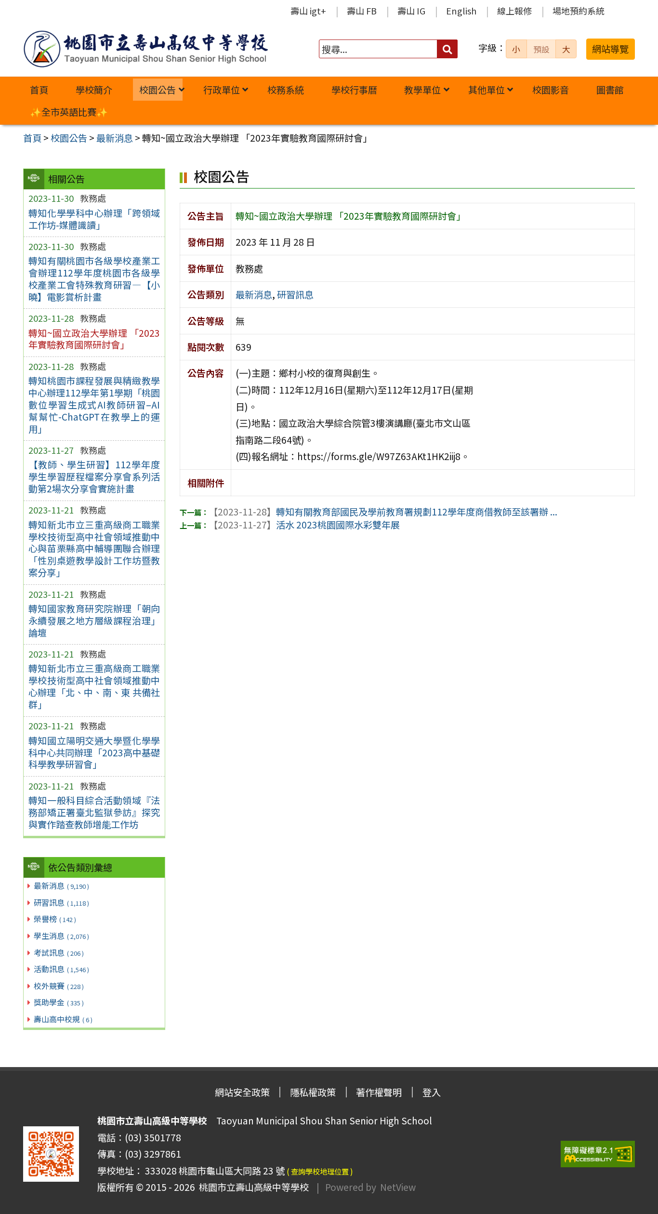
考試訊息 (59, 952)
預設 (541, 49)
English (461, 10)
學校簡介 (94, 89)
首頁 (39, 89)
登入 (431, 1092)
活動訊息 (61, 969)
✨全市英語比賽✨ (69, 112)
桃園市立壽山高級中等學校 (252, 1187)
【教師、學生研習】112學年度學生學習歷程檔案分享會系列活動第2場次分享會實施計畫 (94, 476)
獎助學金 (59, 1002)
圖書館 (610, 89)
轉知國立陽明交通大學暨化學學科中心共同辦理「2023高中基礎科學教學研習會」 (94, 752)
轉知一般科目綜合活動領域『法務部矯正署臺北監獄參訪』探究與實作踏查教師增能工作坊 (94, 812)
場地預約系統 (579, 10)
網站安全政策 (242, 1092)
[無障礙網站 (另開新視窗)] (598, 1154)
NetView (398, 1187)
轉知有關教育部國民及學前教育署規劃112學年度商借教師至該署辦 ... (383, 511)
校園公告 (157, 89)
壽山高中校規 (63, 1019)
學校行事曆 (354, 89)
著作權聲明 (379, 1092)
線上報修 (514, 10)
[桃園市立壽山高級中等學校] (145, 48)
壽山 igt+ (308, 10)
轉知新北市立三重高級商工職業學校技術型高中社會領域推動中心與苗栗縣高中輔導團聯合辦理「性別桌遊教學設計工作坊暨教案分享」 (94, 549)
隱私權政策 (313, 1092)
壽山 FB (362, 10)
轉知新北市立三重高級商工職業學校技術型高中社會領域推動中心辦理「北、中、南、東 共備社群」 (94, 686)
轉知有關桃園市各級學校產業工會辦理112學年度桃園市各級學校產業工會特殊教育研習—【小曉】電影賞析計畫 (94, 279)
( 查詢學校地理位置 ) (320, 1171)
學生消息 (61, 935)
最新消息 (61, 885)
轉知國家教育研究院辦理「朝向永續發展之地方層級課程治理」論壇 (94, 620)
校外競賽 (59, 985)
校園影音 (550, 89)
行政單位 (221, 89)
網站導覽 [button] (610, 48)
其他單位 (486, 89)
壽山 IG (411, 10)
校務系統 (285, 89)
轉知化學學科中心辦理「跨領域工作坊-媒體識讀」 (94, 219)
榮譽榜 (55, 918)
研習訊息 (61, 902)
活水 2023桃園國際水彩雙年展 (304, 524)
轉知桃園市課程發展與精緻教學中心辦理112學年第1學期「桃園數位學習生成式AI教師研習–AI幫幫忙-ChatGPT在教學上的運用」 (94, 404)
